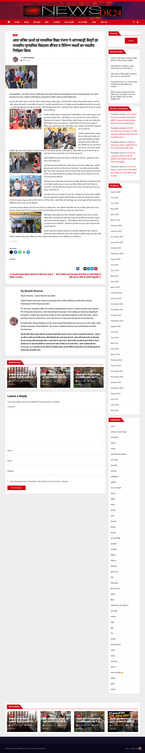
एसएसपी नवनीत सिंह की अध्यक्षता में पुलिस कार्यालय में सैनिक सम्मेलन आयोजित (21, 377)
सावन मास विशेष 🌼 (117, 673)
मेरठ (112, 633)
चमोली (113, 505)
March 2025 (115, 287)
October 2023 (116, 382)
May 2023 (114, 410)
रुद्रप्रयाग (114, 661)
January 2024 (116, 366)
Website (10, 471)
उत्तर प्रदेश (114, 460)
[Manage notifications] (140, 748)
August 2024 (115, 326)
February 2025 (116, 293)
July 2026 (114, 198)
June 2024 (115, 338)
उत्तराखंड (17, 22)
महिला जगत (104, 22)
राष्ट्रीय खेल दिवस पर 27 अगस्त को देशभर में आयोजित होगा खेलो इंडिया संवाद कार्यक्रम (124, 84)
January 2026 (116, 231)
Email (10, 461)
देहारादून (26, 22)
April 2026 (115, 214)
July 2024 (114, 332)
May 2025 (114, 276)
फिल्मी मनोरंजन (115, 589)
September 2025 (117, 254)
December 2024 (117, 304)
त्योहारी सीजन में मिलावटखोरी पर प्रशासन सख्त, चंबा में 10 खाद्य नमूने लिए (88, 377)
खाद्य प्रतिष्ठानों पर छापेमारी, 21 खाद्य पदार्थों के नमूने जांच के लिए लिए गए (54, 377)
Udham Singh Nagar (119, 432)
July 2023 (114, 399)
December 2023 (117, 371)
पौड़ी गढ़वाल (37, 22)
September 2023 (117, 388)
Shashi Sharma (28, 58)
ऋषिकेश (113, 482)
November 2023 (117, 377)
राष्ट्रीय (94, 22)
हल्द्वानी (113, 689)
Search (113, 33)
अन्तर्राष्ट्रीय (56, 22)
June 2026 (115, 203)
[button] (134, 22)
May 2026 (114, 209)
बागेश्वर (113, 594)
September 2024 (117, 321)
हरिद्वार (47, 22)
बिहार (112, 600)
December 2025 (117, 237)
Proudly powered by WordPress (15, 748)
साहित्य (113, 678)
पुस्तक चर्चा (114, 572)
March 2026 (115, 220)
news (113, 426)
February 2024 (116, 360)
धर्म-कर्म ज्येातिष (82, 22)
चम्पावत (113, 510)
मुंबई (112, 628)
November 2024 (117, 310)
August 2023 (115, 394)
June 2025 (115, 270)
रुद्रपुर (113, 656)
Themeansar (42, 748)
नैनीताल (113, 555)
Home (127, 748)
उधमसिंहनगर (115, 477)
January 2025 (116, 298)
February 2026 (116, 226)
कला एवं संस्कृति (69, 22)
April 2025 (115, 282)
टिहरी (112, 516)
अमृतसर (113, 443)
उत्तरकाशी (114, 465)
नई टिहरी (113, 544)
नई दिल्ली (114, 549)
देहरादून (113, 527)
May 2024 (114, 343)
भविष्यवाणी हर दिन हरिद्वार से (119, 605)
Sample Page (135, 748)
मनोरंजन (113, 617)
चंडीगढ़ (113, 499)
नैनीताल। (114, 561)
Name (10, 450)
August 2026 (115, 192)
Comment (11, 407)
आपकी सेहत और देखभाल (118, 454)
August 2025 (115, 259)
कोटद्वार (113, 493)
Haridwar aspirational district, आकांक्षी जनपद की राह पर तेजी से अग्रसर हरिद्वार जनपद (124, 145)
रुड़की (113, 650)
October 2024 (116, 315)
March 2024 (115, 354)
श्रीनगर (113, 667)
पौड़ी (112, 577)
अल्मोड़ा (113, 449)
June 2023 (115, 405)
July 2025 (114, 265)
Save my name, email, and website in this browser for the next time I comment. (39, 481)
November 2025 (117, 242)
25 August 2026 (17, 725)
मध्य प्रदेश (114, 611)
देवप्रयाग (113, 521)
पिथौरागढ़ (114, 566)
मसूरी (112, 622)
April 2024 (115, 349)
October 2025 (116, 248)
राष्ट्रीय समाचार (116, 645)
